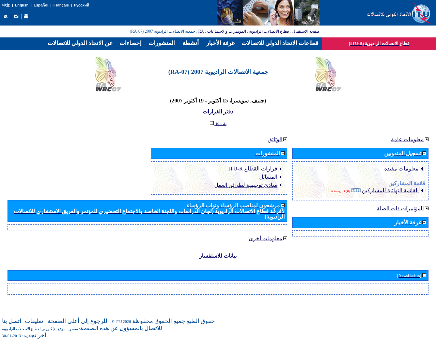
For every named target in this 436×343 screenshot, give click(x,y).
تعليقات (34, 321)
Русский (81, 5)
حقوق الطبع (200, 321)
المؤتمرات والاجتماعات (226, 31)
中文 (6, 5)
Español (41, 5)
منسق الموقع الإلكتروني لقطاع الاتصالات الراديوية (40, 329)
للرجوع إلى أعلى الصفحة (77, 321)
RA (201, 31)
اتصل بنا (11, 321)
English (22, 5)
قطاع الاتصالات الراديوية (269, 31)
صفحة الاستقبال (306, 31)
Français (61, 5)
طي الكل (221, 124)
